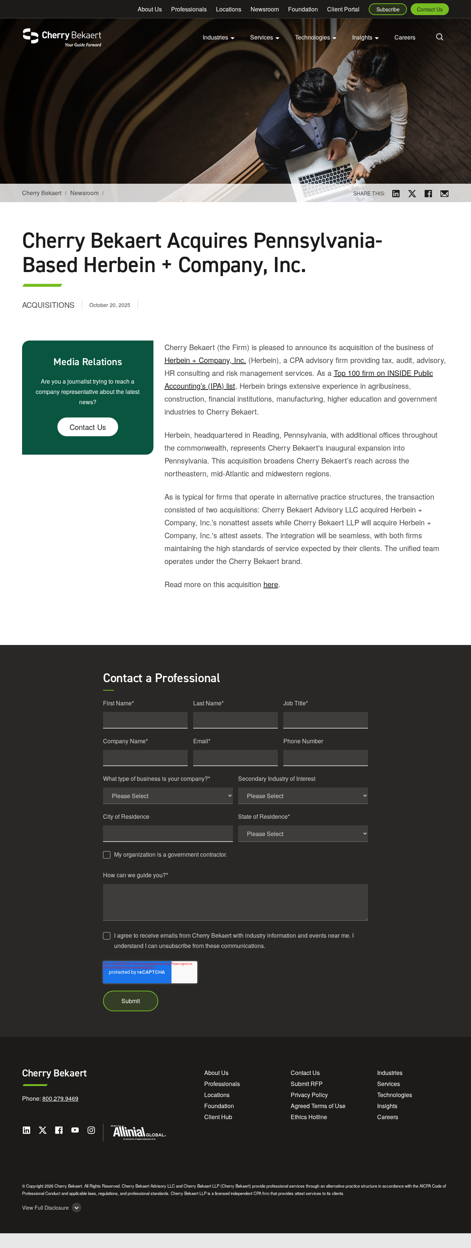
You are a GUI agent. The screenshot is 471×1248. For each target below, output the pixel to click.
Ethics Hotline (309, 1117)
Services (388, 1083)
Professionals (189, 9)
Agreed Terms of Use (318, 1105)
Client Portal (343, 9)
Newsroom (265, 9)
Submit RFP (307, 1083)
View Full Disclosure (45, 1207)
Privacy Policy (309, 1094)
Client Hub (218, 1117)
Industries (390, 1072)
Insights (387, 1105)
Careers (404, 37)
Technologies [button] (312, 37)
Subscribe (388, 9)
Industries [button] (215, 37)
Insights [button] (362, 37)
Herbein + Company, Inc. (205, 360)
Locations (228, 9)
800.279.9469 (60, 1098)
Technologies (394, 1094)
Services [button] (261, 37)
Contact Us (430, 9)
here (270, 584)
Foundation (303, 9)
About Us (150, 9)
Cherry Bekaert (41, 192)
